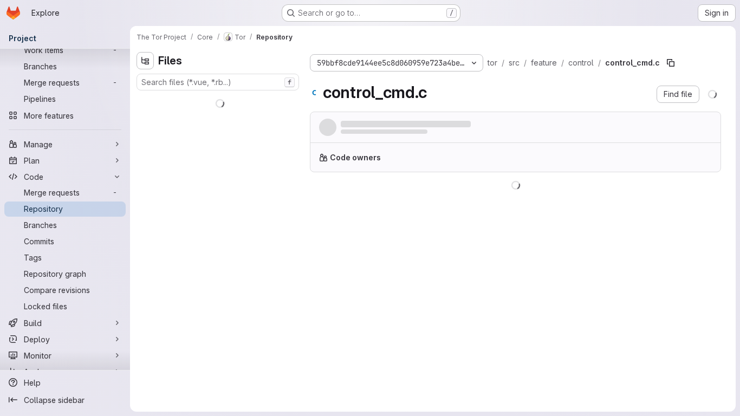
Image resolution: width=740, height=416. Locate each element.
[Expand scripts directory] (145, 170)
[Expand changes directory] (145, 101)
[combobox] (218, 82)
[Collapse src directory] (145, 187)
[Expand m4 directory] (145, 153)
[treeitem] (219, 101)
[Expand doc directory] (145, 135)
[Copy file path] (670, 63)
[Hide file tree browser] (145, 60)
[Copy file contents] (669, 198)
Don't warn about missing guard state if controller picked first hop (457, 125)
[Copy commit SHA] (659, 129)
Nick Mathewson (367, 135)
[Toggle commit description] (590, 124)
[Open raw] (687, 198)
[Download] (705, 198)
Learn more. (637, 161)
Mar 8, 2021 (444, 135)
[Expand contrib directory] (145, 118)
